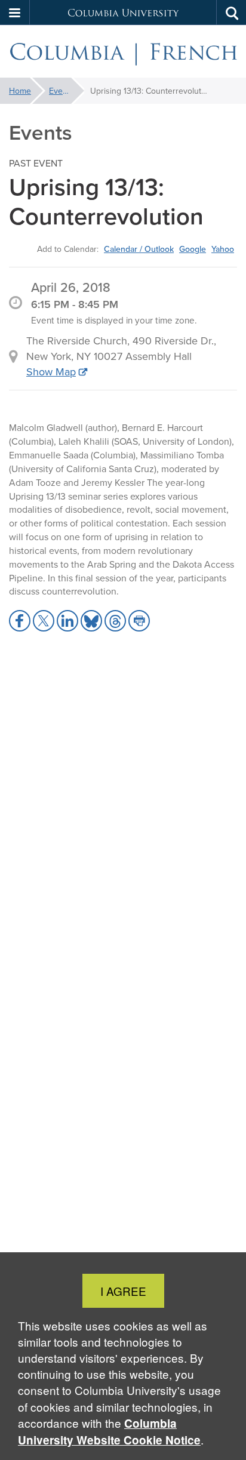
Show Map (51, 371)
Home (20, 91)
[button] (15, 12)
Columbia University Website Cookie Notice (109, 1431)
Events (61, 91)
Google (192, 249)
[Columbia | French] (123, 51)
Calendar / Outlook (139, 249)
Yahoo (222, 249)
